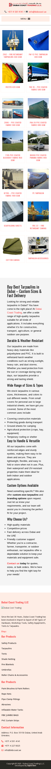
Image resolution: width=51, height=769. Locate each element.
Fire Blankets (8, 664)
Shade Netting (8, 659)
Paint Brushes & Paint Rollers (15, 688)
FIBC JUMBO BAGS (10, 715)
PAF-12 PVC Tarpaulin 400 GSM (38, 55)
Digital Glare (31, 765)
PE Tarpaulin (38, 193)
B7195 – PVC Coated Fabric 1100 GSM (13, 194)
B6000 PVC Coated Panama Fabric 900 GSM (38, 158)
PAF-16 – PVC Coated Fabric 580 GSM (38, 88)
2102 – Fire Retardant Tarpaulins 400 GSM (13, 55)
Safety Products (9, 643)
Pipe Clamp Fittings (11, 699)
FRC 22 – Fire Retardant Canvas (38, 227)
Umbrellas (6, 669)
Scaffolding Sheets (13, 225)
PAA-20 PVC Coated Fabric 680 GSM (38, 123)
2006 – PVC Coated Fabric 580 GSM (12, 123)
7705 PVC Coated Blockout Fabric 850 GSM (12, 158)
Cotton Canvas (13, 260)
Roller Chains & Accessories (15, 675)
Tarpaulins (7, 648)
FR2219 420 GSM (13, 87)
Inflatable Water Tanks (12, 709)
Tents (4, 653)
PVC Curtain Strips (10, 720)
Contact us (13, 563)
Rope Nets (6, 693)
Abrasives (6, 704)
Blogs (3, 631)
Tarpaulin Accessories (38, 258)
